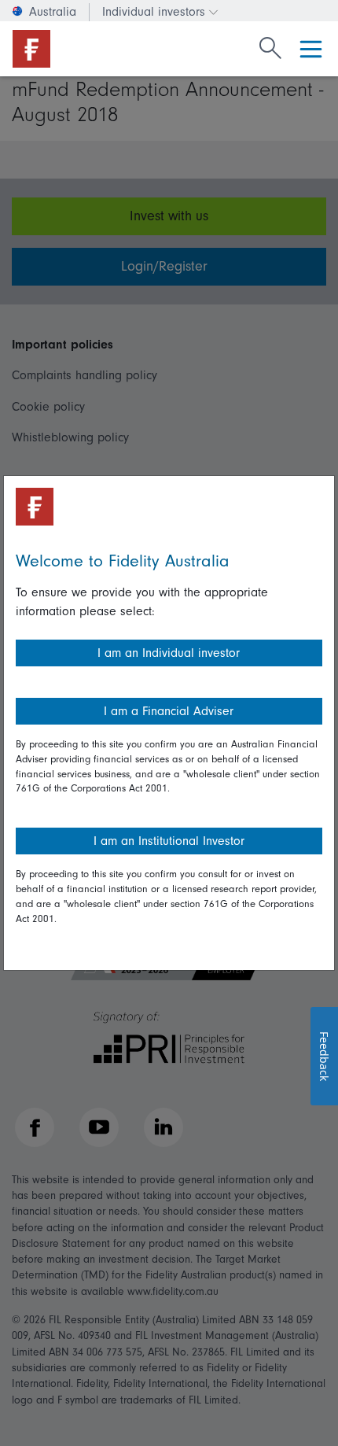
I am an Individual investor (168, 653)
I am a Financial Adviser (168, 711)
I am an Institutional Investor (169, 841)
